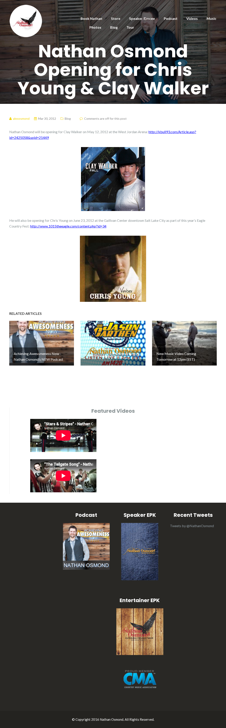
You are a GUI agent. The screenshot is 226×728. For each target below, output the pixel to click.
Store (115, 18)
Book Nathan (91, 18)
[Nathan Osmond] (25, 20)
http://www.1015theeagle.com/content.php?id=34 (68, 226)
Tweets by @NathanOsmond (192, 526)
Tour (130, 27)
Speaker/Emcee (142, 18)
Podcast (170, 18)
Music (211, 18)
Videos (192, 18)
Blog (114, 27)
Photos (95, 27)
